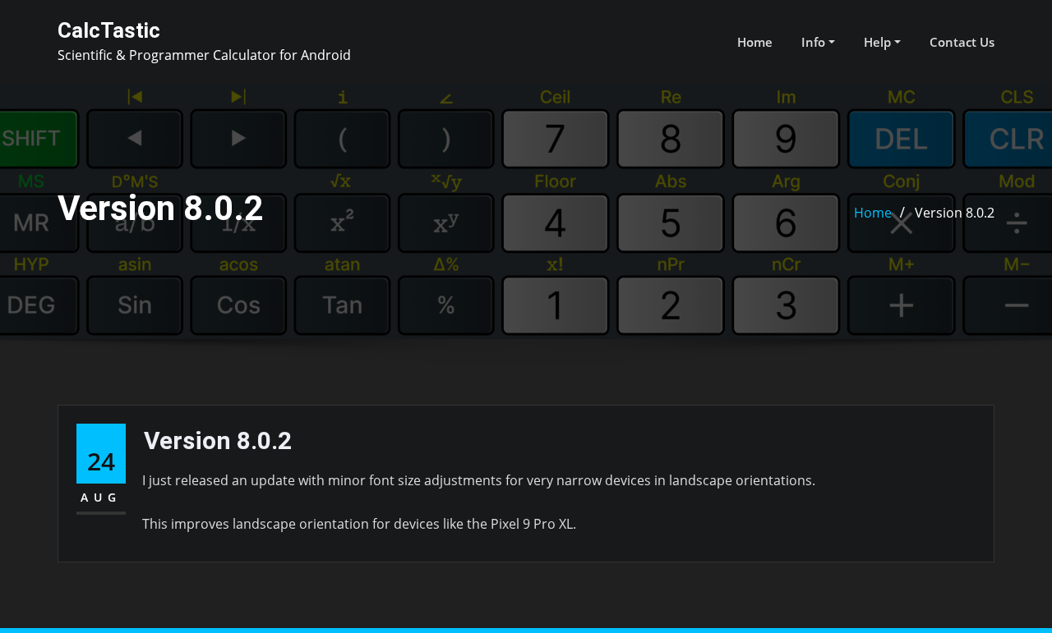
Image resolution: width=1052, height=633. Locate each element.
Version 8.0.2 (954, 213)
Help (879, 42)
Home (755, 42)
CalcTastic (109, 30)
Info (814, 42)
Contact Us (962, 42)
